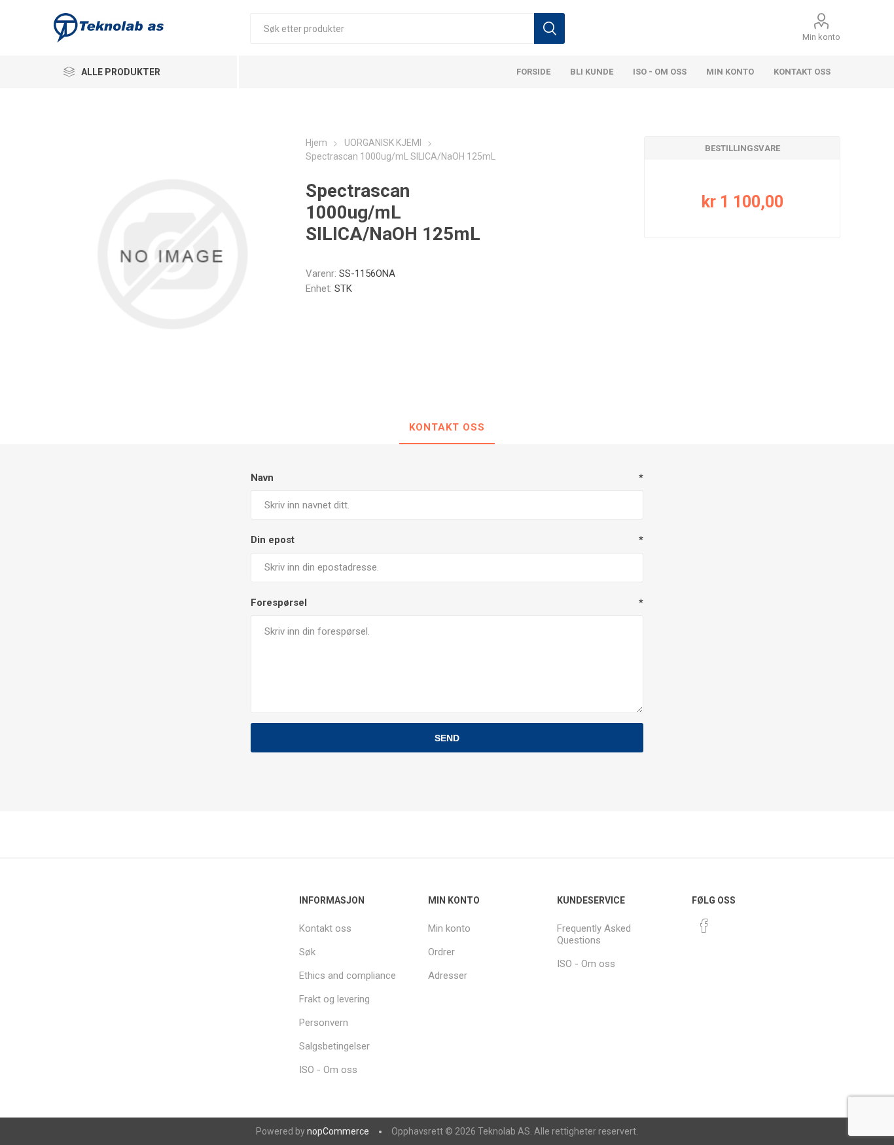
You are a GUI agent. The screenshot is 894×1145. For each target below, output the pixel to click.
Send (447, 738)
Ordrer (441, 952)
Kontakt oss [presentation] (447, 427)
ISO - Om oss (660, 72)
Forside (533, 72)
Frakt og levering (334, 999)
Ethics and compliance (347, 975)
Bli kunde (591, 72)
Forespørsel (279, 602)
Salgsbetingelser (334, 1046)
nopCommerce (338, 1131)
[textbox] (392, 28)
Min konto (821, 37)
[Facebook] (704, 925)
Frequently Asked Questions (594, 934)
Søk (549, 28)
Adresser (447, 975)
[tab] (447, 428)
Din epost (273, 540)
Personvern (323, 1023)
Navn (262, 478)
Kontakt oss (802, 72)
